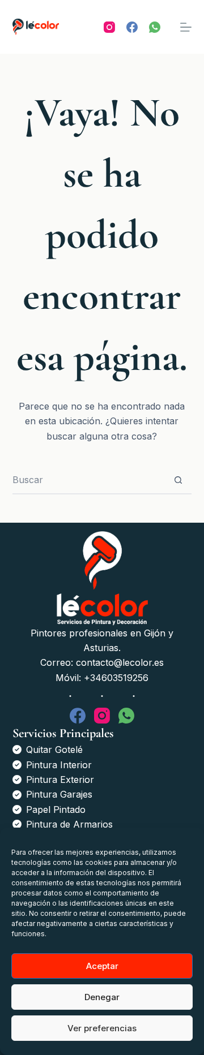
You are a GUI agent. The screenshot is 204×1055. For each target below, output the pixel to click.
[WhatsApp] (154, 27)
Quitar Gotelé (54, 749)
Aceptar (102, 966)
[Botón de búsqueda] (178, 479)
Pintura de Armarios (69, 824)
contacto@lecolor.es (120, 662)
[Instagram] (109, 27)
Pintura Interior (59, 764)
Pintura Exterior (60, 779)
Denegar (102, 997)
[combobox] (88, 480)
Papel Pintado (56, 809)
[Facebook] (132, 27)
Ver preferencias (102, 1028)
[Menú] (186, 27)
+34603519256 (116, 677)
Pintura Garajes (59, 794)
